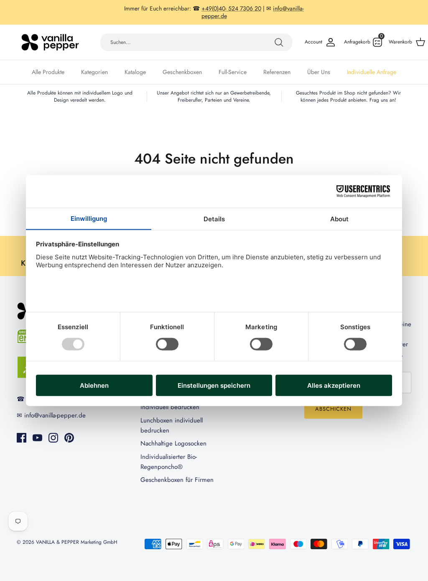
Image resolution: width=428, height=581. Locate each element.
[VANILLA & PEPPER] (50, 42)
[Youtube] (37, 438)
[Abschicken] (279, 42)
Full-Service (233, 72)
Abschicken (333, 409)
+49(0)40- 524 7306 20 (231, 8)
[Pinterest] (69, 438)
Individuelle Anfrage (371, 72)
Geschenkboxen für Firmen (177, 479)
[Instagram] (53, 438)
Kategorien (94, 72)
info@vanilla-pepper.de (55, 415)
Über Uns (318, 72)
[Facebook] (21, 438)
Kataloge (135, 72)
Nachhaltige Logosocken (173, 443)
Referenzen (276, 72)
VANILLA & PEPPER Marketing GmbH (76, 542)
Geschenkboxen (182, 72)
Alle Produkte (48, 72)
